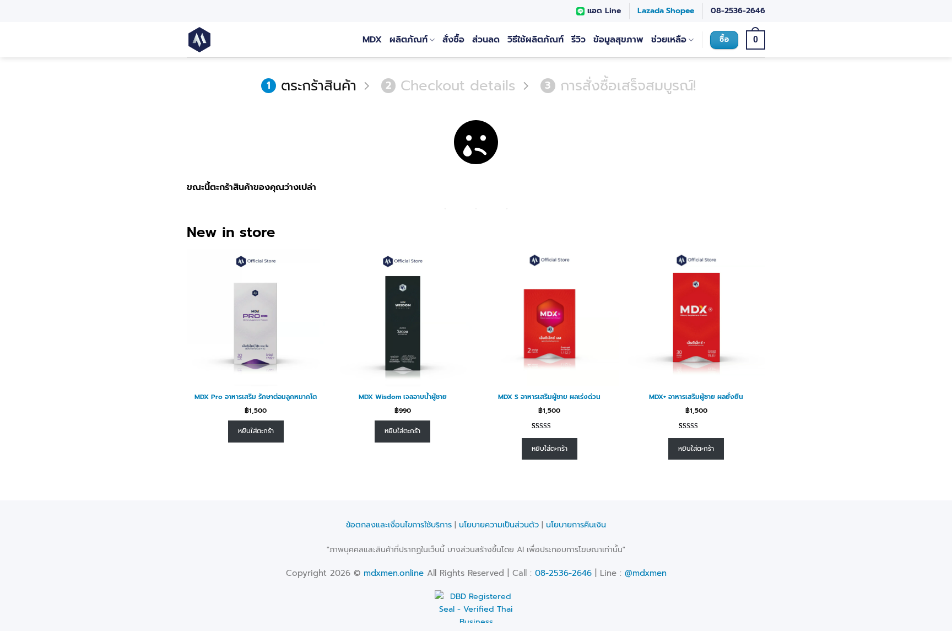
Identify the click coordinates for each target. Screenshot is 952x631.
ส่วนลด (486, 39)
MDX (372, 39)
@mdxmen (646, 573)
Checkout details (451, 86)
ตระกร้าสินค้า (311, 86)
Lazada (650, 11)
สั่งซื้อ (453, 39)
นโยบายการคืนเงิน (576, 525)
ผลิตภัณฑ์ (409, 39)
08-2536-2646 (738, 11)
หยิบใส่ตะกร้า (256, 431)
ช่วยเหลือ (668, 39)
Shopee (680, 11)
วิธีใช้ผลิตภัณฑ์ (535, 39)
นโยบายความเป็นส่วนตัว (499, 525)
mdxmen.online (394, 573)
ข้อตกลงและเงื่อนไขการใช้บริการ (399, 525)
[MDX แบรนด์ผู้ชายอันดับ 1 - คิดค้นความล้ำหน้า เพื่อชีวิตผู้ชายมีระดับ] (232, 39)
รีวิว (578, 39)
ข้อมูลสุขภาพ (618, 39)
